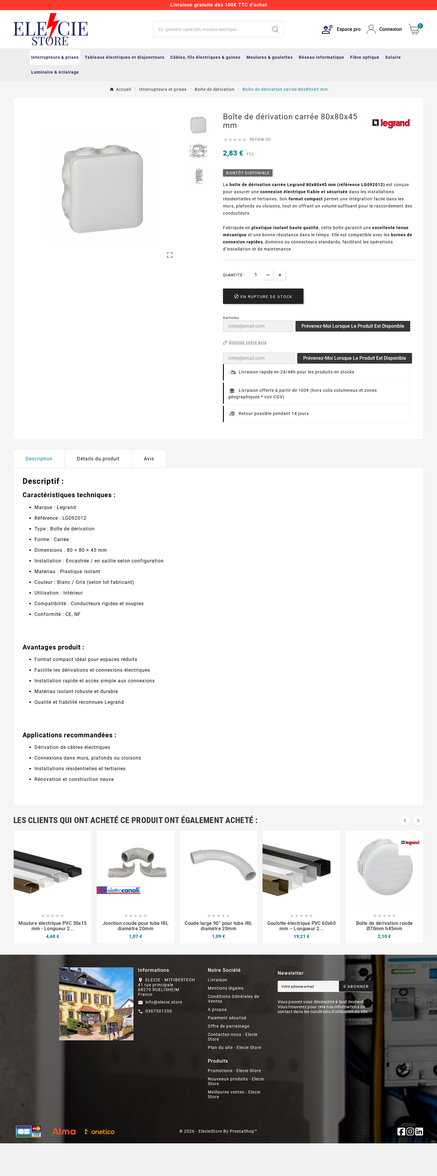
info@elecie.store (163, 1002)
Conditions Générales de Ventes (233, 999)
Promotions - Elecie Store (234, 1070)
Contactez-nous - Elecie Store (232, 1037)
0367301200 (158, 1011)
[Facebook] (401, 1131)
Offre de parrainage (228, 1026)
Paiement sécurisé (227, 1017)
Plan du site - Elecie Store (234, 1047)
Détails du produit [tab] (98, 459)
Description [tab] (39, 459)
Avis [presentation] (149, 459)
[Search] (275, 29)
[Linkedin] (419, 1131)
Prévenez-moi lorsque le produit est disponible (352, 326)
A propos (217, 1009)
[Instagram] (410, 1131)
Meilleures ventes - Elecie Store (234, 1094)
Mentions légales (225, 988)
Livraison (217, 979)
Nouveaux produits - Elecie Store (236, 1081)
